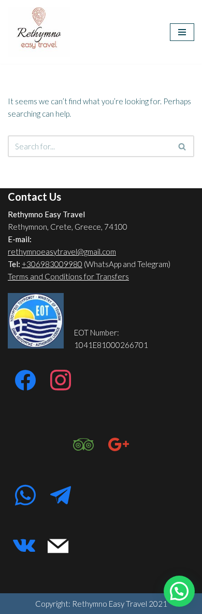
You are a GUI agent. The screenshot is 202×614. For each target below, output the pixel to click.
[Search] (182, 146)
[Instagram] (60, 380)
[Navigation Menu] (182, 32)
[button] (179, 591)
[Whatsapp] (25, 495)
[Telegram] (60, 495)
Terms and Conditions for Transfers (68, 276)
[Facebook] (25, 380)
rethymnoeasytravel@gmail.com (62, 251)
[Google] (118, 445)
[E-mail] (58, 546)
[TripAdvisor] (83, 445)
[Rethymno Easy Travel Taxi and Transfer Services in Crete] (39, 32)
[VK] (24, 546)
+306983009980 (52, 264)
